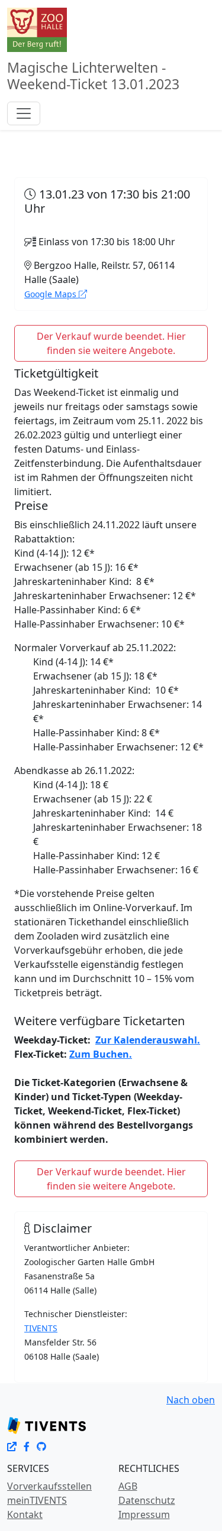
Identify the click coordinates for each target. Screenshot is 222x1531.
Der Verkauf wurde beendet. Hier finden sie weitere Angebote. (111, 343)
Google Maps (51, 294)
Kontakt (25, 1514)
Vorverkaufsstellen (49, 1486)
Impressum (144, 1514)
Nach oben (190, 1399)
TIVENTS (40, 1328)
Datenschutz (146, 1500)
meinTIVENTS (37, 1500)
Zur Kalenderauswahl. (147, 1039)
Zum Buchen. (100, 1054)
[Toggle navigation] (23, 113)
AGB (127, 1486)
